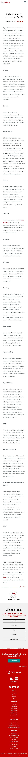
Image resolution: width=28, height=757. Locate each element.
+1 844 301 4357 (14, 741)
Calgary (14, 630)
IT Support (14, 704)
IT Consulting (14, 714)
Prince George (14, 639)
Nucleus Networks (14, 599)
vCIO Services (14, 708)
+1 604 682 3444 (14, 737)
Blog (14, 698)
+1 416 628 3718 (14, 748)
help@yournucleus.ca (14, 725)
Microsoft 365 (14, 712)
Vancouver (14, 625)
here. (5, 577)
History (14, 693)
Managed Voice (14, 715)
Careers (14, 694)
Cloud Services (14, 710)
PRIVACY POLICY (22, 753)
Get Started (14, 660)
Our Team (14, 696)
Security (20, 21)
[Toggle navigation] (25, 2)
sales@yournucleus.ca (14, 723)
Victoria (14, 621)
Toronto (14, 634)
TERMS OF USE (13, 753)
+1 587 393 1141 (14, 744)
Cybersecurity (14, 706)
